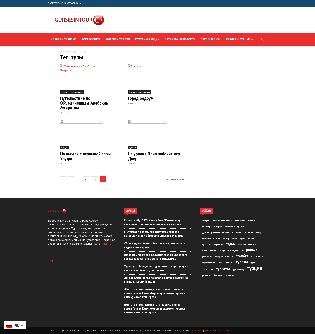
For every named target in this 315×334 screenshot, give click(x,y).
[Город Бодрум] (157, 79)
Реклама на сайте (214, 330)
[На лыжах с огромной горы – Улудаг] (89, 134)
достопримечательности (217, 232)
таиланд (229, 262)
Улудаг (64, 147)
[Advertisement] (176, 20)
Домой (64, 51)
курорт (252, 238)
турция (254, 268)
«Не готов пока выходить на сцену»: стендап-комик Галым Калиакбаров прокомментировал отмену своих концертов (154, 293)
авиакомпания (222, 220)
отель (252, 244)
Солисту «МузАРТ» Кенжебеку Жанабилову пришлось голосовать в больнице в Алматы (153, 222)
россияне (207, 256)
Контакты (231, 330)
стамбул (242, 256)
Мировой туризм (118, 39)
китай (234, 238)
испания (206, 238)
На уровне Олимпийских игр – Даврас (155, 156)
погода (221, 250)
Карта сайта (196, 330)
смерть (229, 256)
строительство (208, 263)
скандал (219, 256)
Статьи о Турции (147, 39)
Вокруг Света (91, 39)
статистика (257, 256)
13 (94, 179)
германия (230, 226)
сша (220, 262)
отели (242, 244)
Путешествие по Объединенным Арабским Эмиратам (84, 103)
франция (230, 275)
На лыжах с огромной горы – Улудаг (87, 156)
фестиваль (218, 275)
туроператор (238, 269)
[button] (262, 40)
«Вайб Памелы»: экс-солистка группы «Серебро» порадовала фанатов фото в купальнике (156, 256)
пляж (205, 250)
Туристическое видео (72, 92)
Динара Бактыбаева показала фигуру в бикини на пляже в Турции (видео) (156, 279)
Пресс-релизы (211, 39)
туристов (207, 269)
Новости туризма (64, 39)
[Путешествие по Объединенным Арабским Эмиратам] (89, 79)
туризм (242, 262)
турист (253, 263)
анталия (240, 220)
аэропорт (207, 226)
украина (206, 275)
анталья (251, 221)
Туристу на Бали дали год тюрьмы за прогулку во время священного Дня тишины (156, 268)
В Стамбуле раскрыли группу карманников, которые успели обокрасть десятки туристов (153, 234)
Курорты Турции (238, 39)
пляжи (213, 250)
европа (239, 232)
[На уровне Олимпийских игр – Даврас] (157, 134)
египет (249, 232)
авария (206, 220)
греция (240, 226)
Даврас (132, 147)
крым (242, 238)
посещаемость (236, 250)
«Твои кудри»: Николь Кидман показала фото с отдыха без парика (154, 245)
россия (251, 250)
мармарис (218, 244)
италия (217, 238)
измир (259, 232)
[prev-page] (63, 179)
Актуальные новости (180, 39)
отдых (230, 244)
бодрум (218, 226)
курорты (206, 244)
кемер (226, 238)
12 (86, 179)
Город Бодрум (141, 98)
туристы (223, 269)
